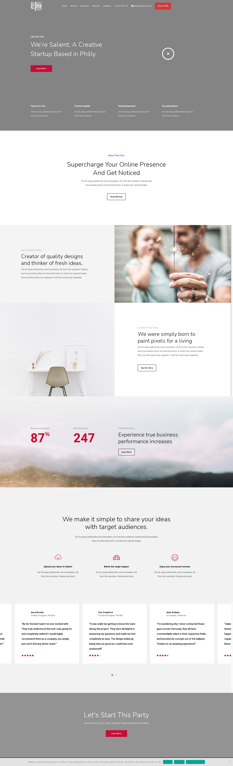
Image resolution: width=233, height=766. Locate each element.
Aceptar (167, 762)
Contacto (107, 6)
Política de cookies (195, 762)
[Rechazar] (229, 762)
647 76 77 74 (122, 6)
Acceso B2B (163, 6)
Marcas (74, 6)
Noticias (96, 6)
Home (64, 6)
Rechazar (179, 762)
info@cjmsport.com (143, 6)
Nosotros (85, 6)
